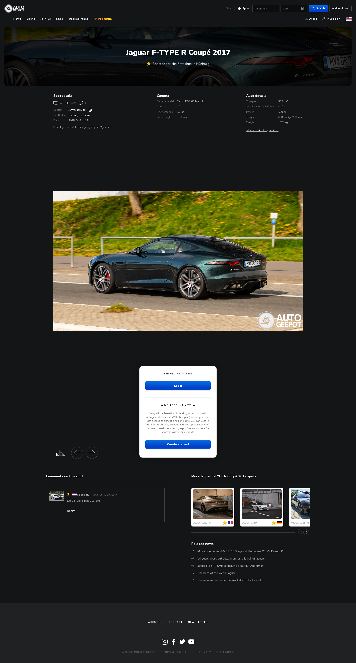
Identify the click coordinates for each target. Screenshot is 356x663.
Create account (178, 444)
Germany (85, 115)
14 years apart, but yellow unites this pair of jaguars (231, 559)
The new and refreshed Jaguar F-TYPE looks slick (229, 580)
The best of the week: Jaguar (216, 573)
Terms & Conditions (177, 652)
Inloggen (333, 19)
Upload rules (78, 19)
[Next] (306, 532)
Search (320, 8)
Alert (313, 19)
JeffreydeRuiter (77, 110)
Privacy (205, 652)
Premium (104, 19)
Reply (71, 511)
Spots (246, 8)
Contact (176, 622)
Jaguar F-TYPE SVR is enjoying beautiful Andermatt (231, 566)
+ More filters (340, 8)
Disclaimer (225, 652)
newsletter (198, 622)
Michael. (83, 495)
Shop (60, 19)
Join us (46, 19)
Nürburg (73, 115)
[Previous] (299, 532)
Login (178, 386)
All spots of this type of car (262, 130)
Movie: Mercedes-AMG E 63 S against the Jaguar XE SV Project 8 (240, 551)
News (229, 8)
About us (155, 622)
